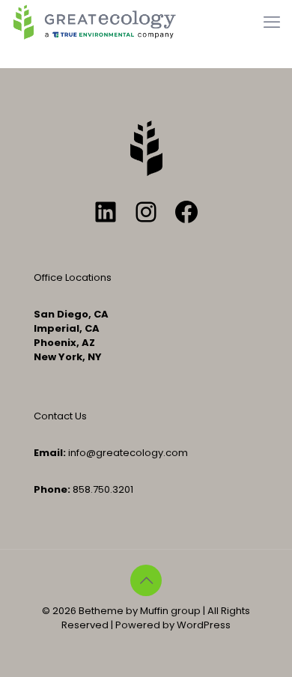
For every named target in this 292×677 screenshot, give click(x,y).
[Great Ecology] (94, 22)
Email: (50, 453)
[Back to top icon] (146, 580)
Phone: (52, 489)
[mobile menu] (272, 22)
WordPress (204, 625)
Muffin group (170, 611)
